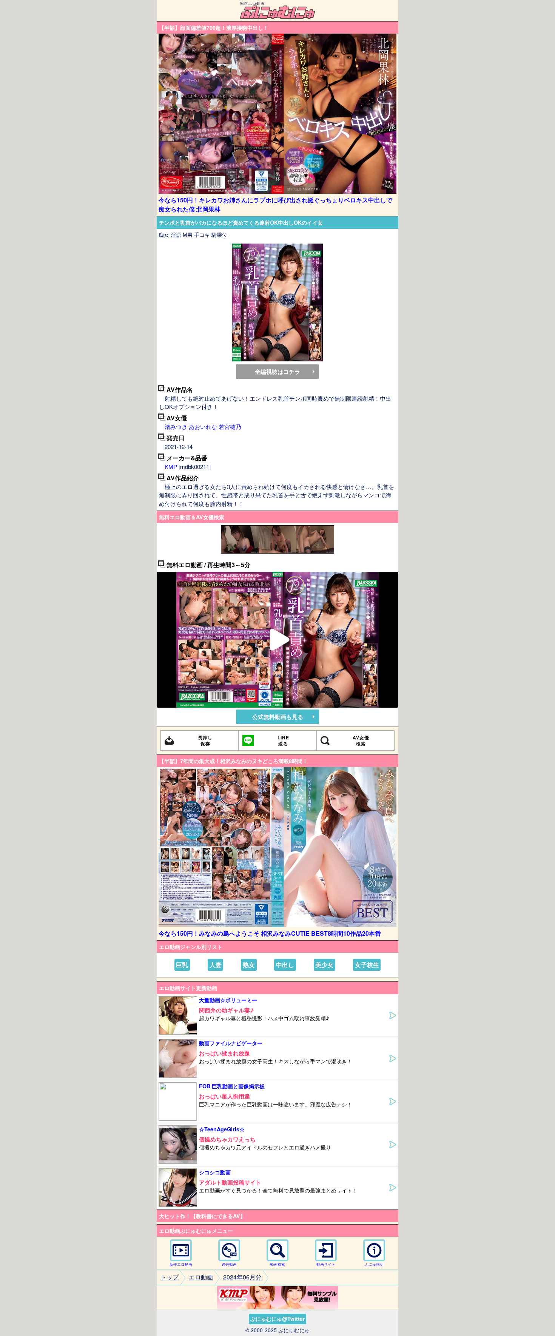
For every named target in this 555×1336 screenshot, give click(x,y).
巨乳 (182, 964)
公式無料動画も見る (277, 717)
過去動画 (229, 1264)
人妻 (216, 964)
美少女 (324, 964)
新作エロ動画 (181, 1264)
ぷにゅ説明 (374, 1264)
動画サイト (325, 1264)
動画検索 (277, 1264)
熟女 (249, 964)
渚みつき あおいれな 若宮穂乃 (203, 426)
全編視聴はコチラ (277, 371)
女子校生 (367, 964)
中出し (285, 964)
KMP (171, 467)
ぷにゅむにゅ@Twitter (277, 1318)
